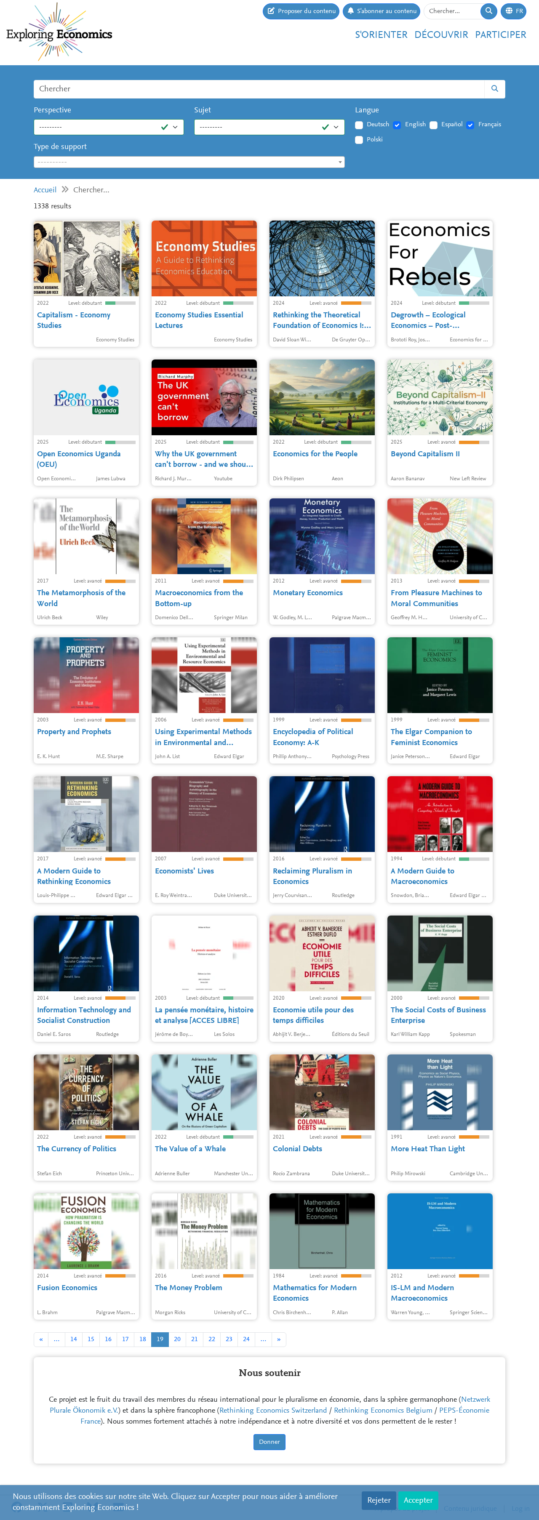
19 (160, 1339)
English (415, 124)
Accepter (418, 1500)
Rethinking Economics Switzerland (273, 1411)
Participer (500, 35)
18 (142, 1339)
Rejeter (379, 1500)
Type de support (60, 147)
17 (125, 1339)
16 (108, 1339)
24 (246, 1339)
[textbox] (189, 162)
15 (91, 1339)
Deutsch (378, 124)
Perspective (52, 110)
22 (211, 1339)
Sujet (202, 110)
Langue (367, 110)
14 (73, 1339)
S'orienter (381, 35)
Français (489, 124)
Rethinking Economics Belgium (383, 1411)
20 (177, 1339)
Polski (375, 139)
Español (452, 124)
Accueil (45, 190)
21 (194, 1339)
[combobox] (189, 162)
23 (229, 1339)
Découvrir (441, 35)
